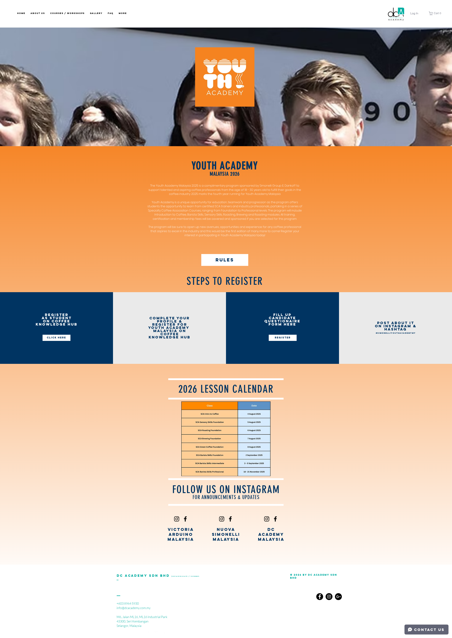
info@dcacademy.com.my (134, 608)
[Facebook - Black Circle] (319, 596)
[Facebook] (185, 518)
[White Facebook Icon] (162, 633)
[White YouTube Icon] (156, 633)
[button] (436, 13)
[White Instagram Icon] (150, 633)
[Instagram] (176, 518)
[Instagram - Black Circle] (329, 596)
